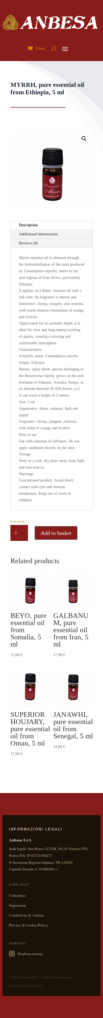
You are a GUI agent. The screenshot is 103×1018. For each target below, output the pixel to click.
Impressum (17, 905)
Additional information (38, 234)
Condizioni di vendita (26, 915)
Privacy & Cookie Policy (28, 925)
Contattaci (17, 895)
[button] (84, 139)
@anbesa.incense (30, 953)
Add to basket (56, 533)
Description (28, 225)
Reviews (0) (28, 243)
